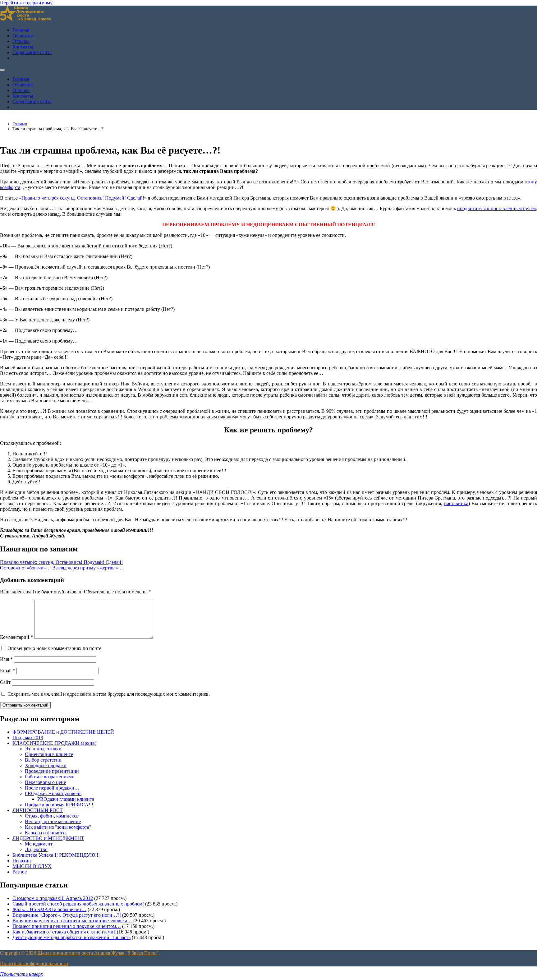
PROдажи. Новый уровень (53, 793)
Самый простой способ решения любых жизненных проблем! (78, 903)
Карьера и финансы (46, 832)
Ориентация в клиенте (49, 754)
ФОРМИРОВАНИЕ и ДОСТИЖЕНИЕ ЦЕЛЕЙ (63, 732)
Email (7, 670)
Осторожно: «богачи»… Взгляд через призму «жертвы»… (61, 567)
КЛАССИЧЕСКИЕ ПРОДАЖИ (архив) (54, 743)
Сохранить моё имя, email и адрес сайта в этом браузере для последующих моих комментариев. (108, 694)
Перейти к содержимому (26, 2)
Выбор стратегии (43, 760)
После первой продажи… (52, 787)
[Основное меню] (2, 70)
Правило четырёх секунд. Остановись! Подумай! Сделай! (82, 197)
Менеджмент (39, 843)
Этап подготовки (43, 748)
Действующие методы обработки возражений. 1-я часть (71, 937)
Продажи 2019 (27, 737)
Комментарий (16, 637)
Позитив (21, 860)
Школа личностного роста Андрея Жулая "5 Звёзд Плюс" (97, 953)
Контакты (22, 46)
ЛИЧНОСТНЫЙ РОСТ (37, 810)
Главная (20, 30)
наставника (456, 503)
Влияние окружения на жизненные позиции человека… (72, 920)
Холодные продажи (46, 765)
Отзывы (21, 41)
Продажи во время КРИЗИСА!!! (59, 804)
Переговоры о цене (45, 782)
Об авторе (23, 35)
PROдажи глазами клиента (65, 799)
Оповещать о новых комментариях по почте (54, 648)
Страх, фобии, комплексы (52, 815)
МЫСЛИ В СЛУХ (32, 866)
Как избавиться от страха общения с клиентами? (64, 931)
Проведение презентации (52, 771)
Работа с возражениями (50, 776)
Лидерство (36, 849)
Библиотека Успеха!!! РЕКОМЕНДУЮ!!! (56, 855)
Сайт (5, 682)
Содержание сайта (32, 52)
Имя (6, 659)
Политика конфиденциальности (34, 963)
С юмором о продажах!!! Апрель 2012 (52, 898)
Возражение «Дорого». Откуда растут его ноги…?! (66, 915)
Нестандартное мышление (53, 821)
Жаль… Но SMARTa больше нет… (49, 909)
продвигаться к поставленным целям (496, 208)
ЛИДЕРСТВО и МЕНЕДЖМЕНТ (48, 838)
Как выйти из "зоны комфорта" (58, 827)
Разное (19, 871)
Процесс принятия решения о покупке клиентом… (66, 926)
